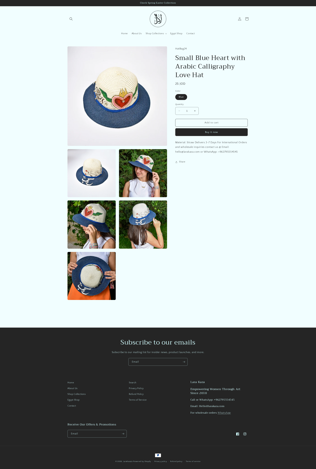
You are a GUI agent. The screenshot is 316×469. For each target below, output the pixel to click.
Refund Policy (136, 394)
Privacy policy (160, 461)
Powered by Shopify (142, 461)
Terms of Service (138, 400)
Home (70, 382)
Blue (181, 97)
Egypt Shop (73, 400)
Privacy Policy (136, 388)
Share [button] (182, 161)
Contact (71, 406)
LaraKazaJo (128, 461)
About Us (72, 388)
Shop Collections (76, 394)
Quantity (179, 104)
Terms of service (193, 461)
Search (132, 382)
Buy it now (211, 132)
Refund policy (176, 461)
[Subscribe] (183, 362)
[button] (71, 19)
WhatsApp (224, 413)
